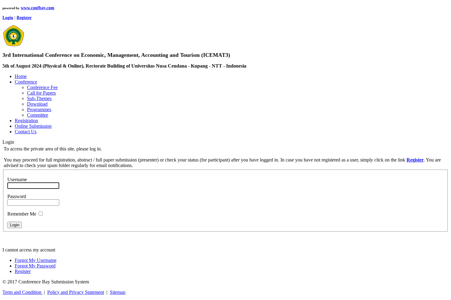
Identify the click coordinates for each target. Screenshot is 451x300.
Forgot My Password (35, 265)
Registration (26, 120)
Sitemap (117, 292)
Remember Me (21, 213)
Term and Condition (22, 292)
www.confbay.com (37, 8)
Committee (37, 115)
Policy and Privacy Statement (75, 292)
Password (16, 196)
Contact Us (26, 131)
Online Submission (33, 126)
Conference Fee (42, 87)
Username (17, 179)
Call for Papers (41, 92)
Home (21, 76)
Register (23, 271)
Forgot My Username (35, 260)
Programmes (39, 109)
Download (37, 104)
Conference (26, 81)
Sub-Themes (39, 98)
